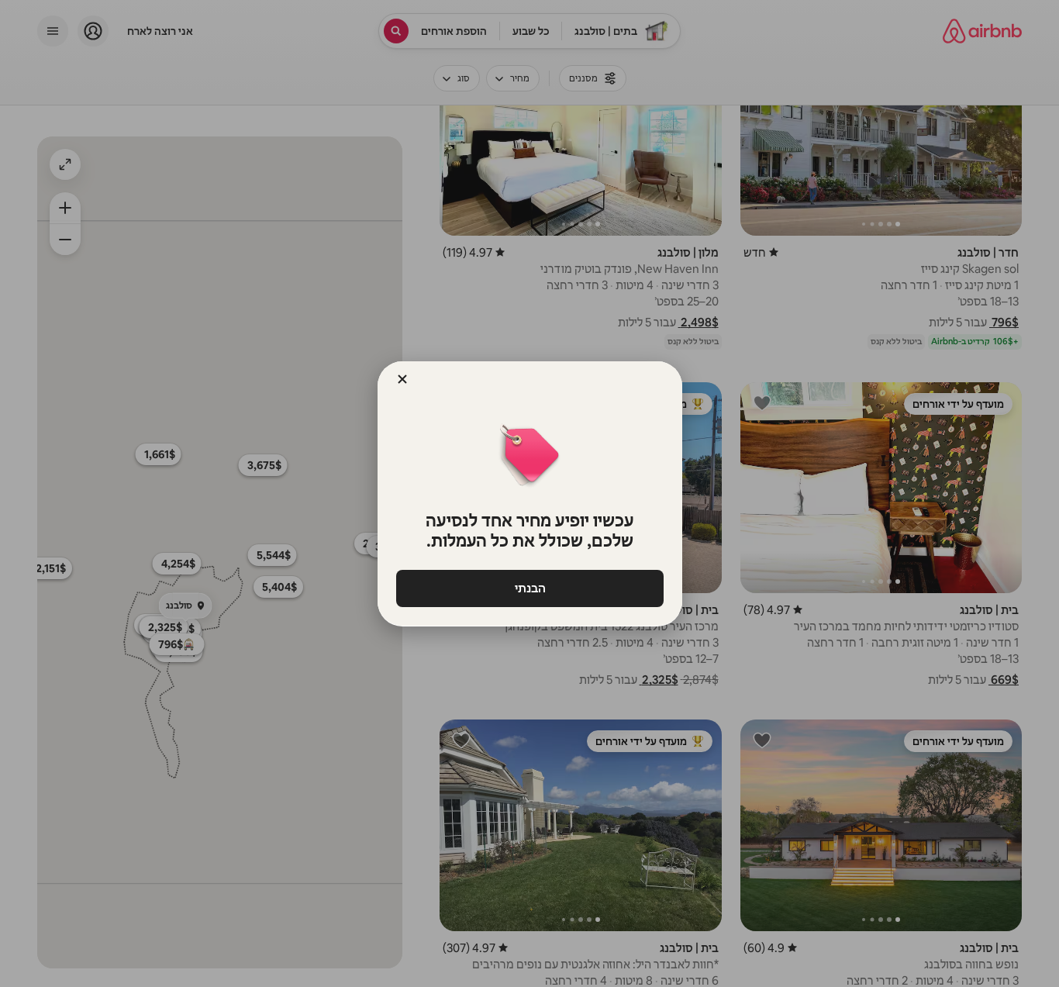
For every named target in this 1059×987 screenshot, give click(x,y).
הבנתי (529, 588)
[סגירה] (402, 379)
